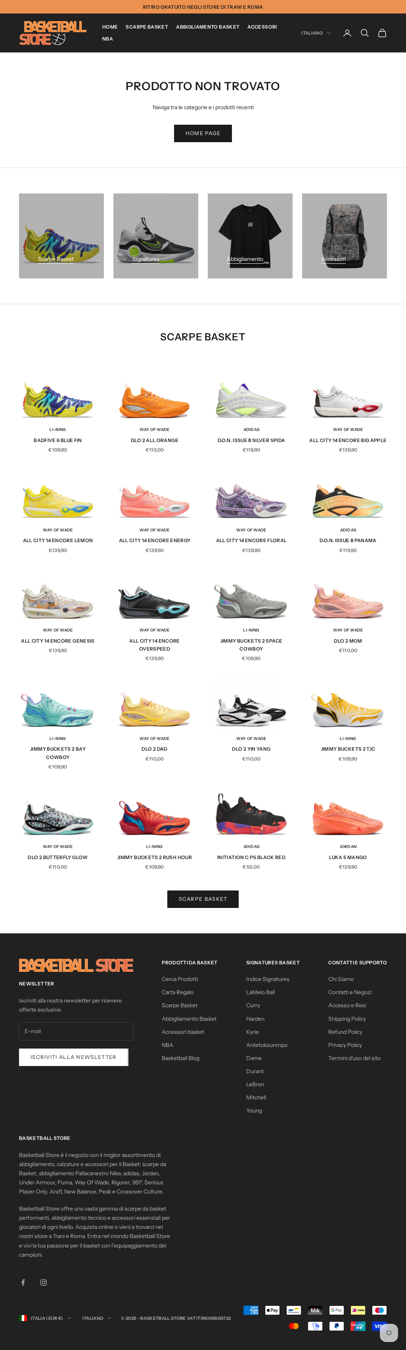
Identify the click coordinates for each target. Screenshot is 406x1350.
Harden (255, 1018)
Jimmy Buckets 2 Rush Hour (154, 857)
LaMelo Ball (260, 992)
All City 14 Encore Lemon (58, 540)
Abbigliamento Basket (207, 27)
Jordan (348, 846)
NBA (107, 39)
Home (110, 27)
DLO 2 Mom (348, 641)
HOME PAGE (203, 133)
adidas (251, 429)
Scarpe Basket (147, 27)
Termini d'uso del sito (354, 1058)
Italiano (312, 33)
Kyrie (252, 1031)
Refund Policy (345, 1031)
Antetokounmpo (266, 1045)
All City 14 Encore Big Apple (348, 440)
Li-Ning (58, 429)
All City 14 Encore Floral (251, 540)
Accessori (262, 27)
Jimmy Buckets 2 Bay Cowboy (58, 753)
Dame (254, 1058)
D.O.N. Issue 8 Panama (348, 540)
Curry (253, 1005)
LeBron (255, 1084)
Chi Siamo (341, 979)
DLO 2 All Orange (154, 440)
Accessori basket (183, 1031)
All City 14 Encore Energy (155, 540)
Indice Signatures (267, 979)
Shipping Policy (347, 1018)
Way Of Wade (154, 429)
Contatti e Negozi (350, 992)
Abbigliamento (245, 259)
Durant (255, 1071)
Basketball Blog (180, 1058)
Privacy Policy (345, 1045)
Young (254, 1110)
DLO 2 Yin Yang (251, 749)
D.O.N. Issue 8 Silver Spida (251, 440)
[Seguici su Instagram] (44, 1282)
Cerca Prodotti (180, 979)
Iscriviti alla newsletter (74, 1057)
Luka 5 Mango (348, 857)
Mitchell (256, 1097)
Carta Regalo (177, 992)
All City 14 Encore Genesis (57, 641)
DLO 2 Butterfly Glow (58, 857)
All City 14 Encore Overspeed (154, 645)
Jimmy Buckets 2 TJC (348, 749)
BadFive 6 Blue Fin (58, 440)
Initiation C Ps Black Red (251, 857)
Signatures (145, 259)
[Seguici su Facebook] (23, 1282)
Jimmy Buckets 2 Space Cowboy (251, 645)
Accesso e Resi (347, 1005)
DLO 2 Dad (154, 749)
